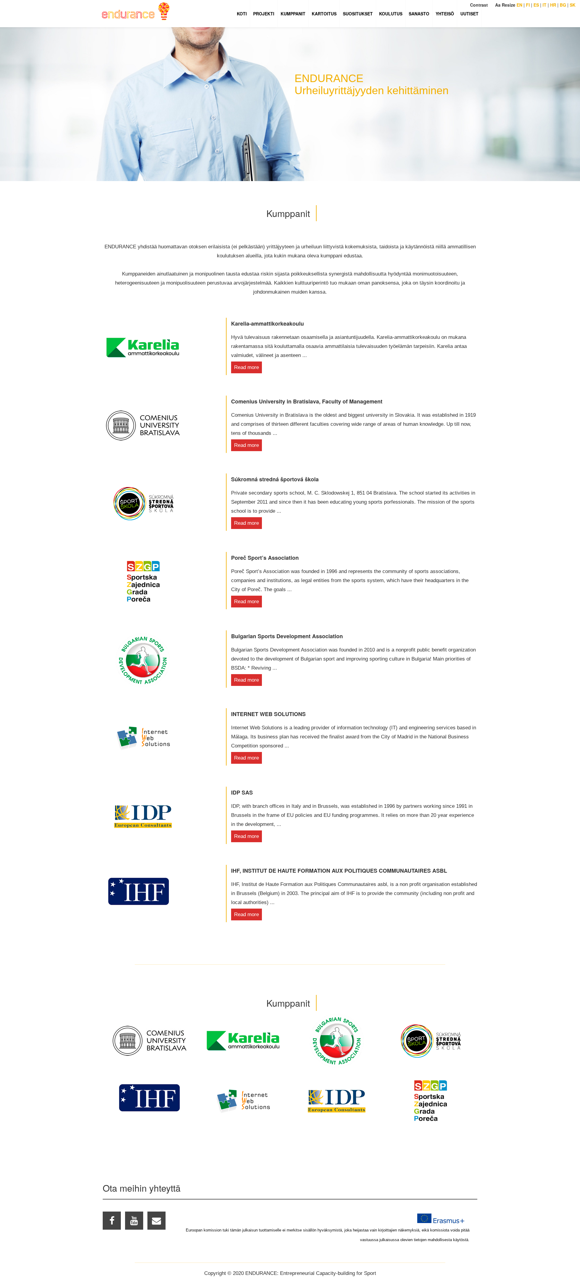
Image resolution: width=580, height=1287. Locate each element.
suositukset (358, 14)
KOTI (242, 14)
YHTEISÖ (445, 14)
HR (553, 5)
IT (544, 5)
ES (536, 5)
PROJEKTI (263, 14)
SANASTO (419, 14)
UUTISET (469, 14)
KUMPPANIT (293, 14)
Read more (246, 367)
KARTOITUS (324, 14)
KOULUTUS (390, 14)
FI (528, 5)
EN (519, 5)
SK (572, 5)
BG (563, 5)
